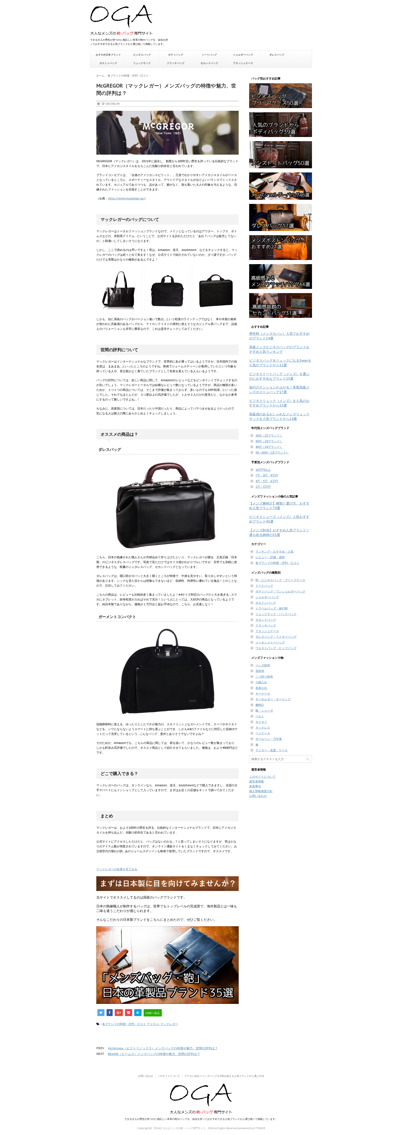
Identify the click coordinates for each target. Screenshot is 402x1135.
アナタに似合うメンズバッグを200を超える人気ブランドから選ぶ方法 (224, 1076)
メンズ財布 (262, 665)
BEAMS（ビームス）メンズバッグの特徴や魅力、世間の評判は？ (154, 1054)
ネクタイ (261, 722)
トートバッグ (209, 54)
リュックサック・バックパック (275, 614)
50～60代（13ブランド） (272, 452)
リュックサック (142, 63)
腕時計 (259, 705)
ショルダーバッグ (243, 54)
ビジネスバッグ (142, 54)
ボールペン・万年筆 (268, 739)
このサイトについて (262, 777)
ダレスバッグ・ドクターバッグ (275, 637)
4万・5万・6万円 (266, 481)
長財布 (259, 671)
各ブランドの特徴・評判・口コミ (124, 1024)
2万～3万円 (263, 487)
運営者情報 (256, 781)
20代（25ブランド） (269, 435)
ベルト (259, 716)
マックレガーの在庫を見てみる (116, 869)
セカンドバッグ (209, 63)
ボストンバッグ (108, 63)
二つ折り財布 (264, 676)
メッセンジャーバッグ (270, 642)
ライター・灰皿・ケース (271, 750)
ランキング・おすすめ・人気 (274, 551)
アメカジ (153, 1024)
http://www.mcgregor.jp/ (126, 198)
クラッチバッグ (175, 63)
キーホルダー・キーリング (273, 699)
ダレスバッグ (276, 54)
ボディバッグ (175, 54)
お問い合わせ (258, 796)
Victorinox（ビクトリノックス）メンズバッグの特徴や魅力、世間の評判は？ (163, 1048)
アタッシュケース (243, 63)
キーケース (262, 693)
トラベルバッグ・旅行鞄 (271, 608)
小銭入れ (261, 682)
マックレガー (169, 1024)
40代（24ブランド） (269, 447)
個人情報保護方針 (261, 791)
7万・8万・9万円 (266, 475)
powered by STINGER (251, 1128)
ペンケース (262, 733)
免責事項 (255, 786)
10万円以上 (263, 470)
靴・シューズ (264, 710)
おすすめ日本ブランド (108, 54)
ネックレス (262, 727)
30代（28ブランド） (269, 441)
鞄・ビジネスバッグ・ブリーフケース (280, 580)
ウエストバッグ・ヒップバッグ (275, 648)
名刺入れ (261, 688)
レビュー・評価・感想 (270, 557)
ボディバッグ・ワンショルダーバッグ (280, 591)
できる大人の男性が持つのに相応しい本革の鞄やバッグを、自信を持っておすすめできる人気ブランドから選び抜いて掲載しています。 (201, 1119)
